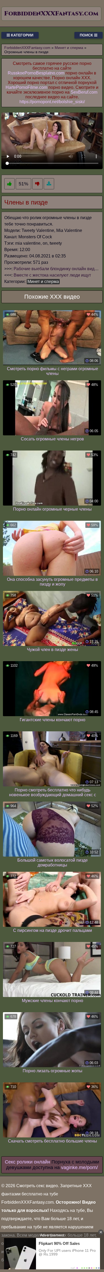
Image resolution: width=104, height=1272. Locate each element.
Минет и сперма (43, 281)
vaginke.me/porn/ (79, 1167)
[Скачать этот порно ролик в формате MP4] (49, 184)
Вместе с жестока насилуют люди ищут (52, 275)
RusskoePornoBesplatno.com (36, 73)
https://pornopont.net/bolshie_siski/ (52, 101)
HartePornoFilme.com (26, 87)
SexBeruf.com (84, 92)
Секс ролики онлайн (27, 1162)
